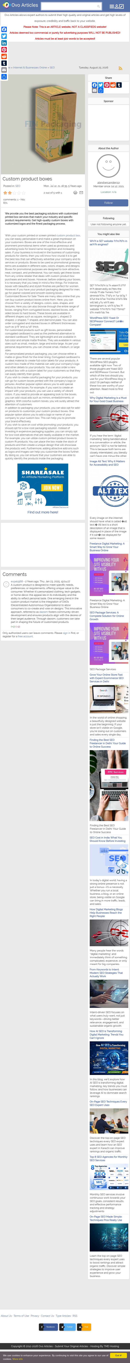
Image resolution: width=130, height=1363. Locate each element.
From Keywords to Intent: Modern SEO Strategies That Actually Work (106, 973)
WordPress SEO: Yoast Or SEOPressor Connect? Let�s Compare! (106, 321)
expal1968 (17, 581)
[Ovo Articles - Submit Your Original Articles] (20, 5)
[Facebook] (4, 29)
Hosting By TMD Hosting (104, 1346)
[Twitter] (4, 36)
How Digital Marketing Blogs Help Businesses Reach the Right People (106, 913)
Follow (108, 202)
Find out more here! (43, 512)
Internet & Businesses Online (30, 67)
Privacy (35, 1315)
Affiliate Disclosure (60, 507)
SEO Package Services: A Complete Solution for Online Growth (107, 616)
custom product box (68, 235)
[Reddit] (4, 56)
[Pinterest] (4, 49)
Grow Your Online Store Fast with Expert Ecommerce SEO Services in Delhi (107, 678)
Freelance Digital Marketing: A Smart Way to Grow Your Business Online (107, 547)
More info (18, 1359)
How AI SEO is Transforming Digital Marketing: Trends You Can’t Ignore (106, 1034)
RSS (75, 1315)
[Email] (4, 70)
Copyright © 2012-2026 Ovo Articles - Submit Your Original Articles (49, 1346)
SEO (52, 67)
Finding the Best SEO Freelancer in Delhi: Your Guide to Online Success (108, 743)
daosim (43, 611)
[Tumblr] (4, 63)
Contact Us (47, 1315)
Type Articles (63, 1315)
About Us (6, 1315)
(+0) (13, 626)
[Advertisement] (65, 55)
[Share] (4, 76)
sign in (66, 633)
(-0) (18, 626)
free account (25, 636)
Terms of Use (21, 1315)
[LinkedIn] (4, 43)
